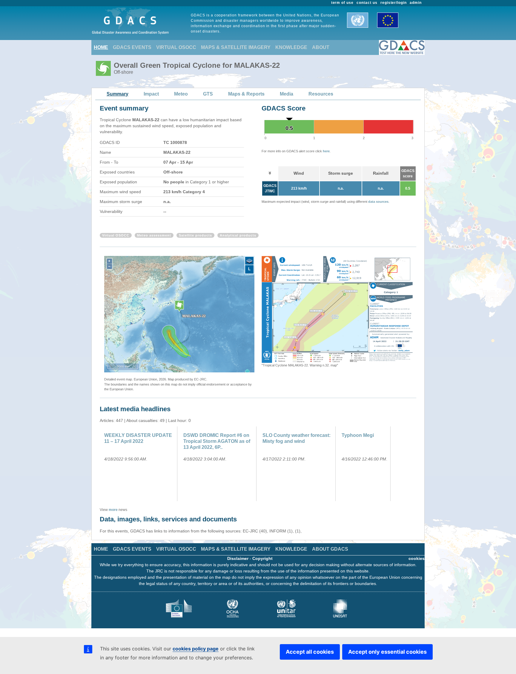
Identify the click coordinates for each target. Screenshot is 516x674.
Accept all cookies (310, 652)
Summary (117, 93)
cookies (416, 558)
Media (286, 93)
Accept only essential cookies (387, 652)
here (326, 151)
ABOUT (320, 47)
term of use (342, 3)
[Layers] (249, 261)
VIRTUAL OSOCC (176, 47)
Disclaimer (237, 558)
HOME (101, 47)
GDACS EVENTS (132, 47)
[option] (337, 312)
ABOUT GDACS (330, 549)
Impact (151, 93)
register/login (393, 3)
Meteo (181, 93)
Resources (320, 93)
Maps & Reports (246, 93)
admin (416, 3)
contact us (367, 3)
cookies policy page (196, 649)
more (113, 510)
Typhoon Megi (358, 435)
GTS (208, 93)
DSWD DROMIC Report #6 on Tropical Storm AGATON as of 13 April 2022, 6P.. (216, 441)
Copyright (262, 558)
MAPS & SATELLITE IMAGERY (236, 47)
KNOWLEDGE (291, 47)
